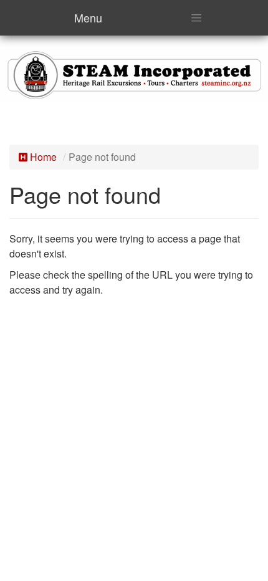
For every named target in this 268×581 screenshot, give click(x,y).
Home (42, 157)
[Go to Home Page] (134, 73)
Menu (88, 17)
